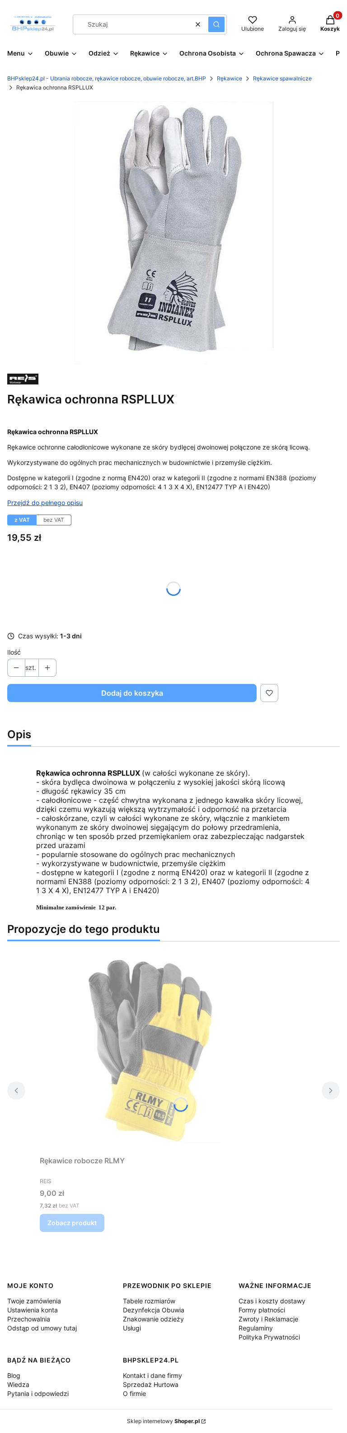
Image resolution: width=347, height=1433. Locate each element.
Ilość (14, 652)
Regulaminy (256, 1328)
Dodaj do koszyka (132, 693)
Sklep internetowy (163, 1421)
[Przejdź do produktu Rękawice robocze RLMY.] (153, 1050)
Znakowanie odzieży (153, 1319)
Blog (13, 1375)
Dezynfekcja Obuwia (153, 1310)
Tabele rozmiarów (149, 1301)
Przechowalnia (28, 1319)
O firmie (134, 1393)
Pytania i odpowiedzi (38, 1393)
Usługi (132, 1328)
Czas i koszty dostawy (272, 1301)
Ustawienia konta (32, 1310)
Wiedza (18, 1384)
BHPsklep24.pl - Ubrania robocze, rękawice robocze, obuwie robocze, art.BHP (106, 78)
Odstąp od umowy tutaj (42, 1328)
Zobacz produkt (72, 1223)
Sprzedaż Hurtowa (150, 1384)
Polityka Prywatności (269, 1337)
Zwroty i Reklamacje (268, 1319)
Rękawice (229, 78)
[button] (216, 24)
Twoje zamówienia (34, 1301)
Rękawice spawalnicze (282, 78)
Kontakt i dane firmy (152, 1375)
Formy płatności (262, 1310)
